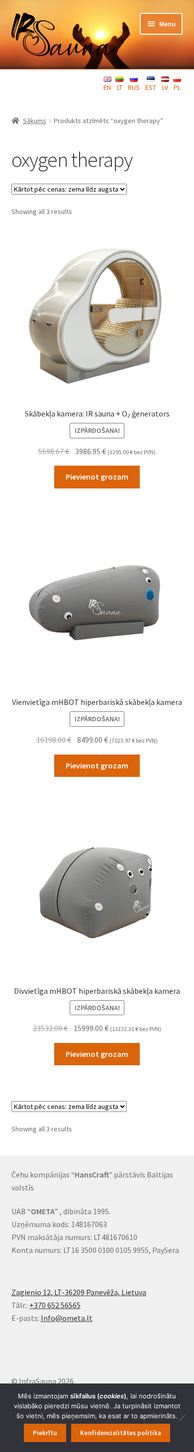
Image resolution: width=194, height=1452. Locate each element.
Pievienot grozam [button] (97, 477)
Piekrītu (45, 1433)
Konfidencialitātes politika (120, 1433)
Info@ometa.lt (67, 1318)
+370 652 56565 (55, 1305)
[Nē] (182, 1418)
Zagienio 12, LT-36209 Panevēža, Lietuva (78, 1292)
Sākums (34, 120)
